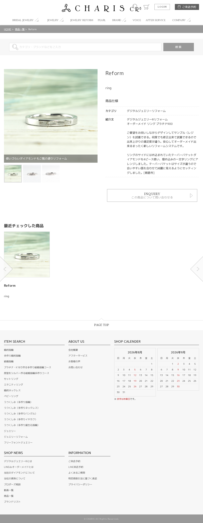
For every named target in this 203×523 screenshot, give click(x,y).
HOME (7, 29)
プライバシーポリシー (80, 484)
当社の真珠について (14, 478)
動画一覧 (8, 490)
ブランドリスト (12, 501)
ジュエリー (10, 431)
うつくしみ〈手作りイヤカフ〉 (20, 419)
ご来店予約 (189, 7)
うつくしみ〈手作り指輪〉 (18, 402)
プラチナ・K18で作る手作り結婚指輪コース (27, 367)
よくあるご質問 (76, 472)
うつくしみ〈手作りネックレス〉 (22, 408)
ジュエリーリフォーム (16, 436)
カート (146, 7)
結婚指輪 (8, 361)
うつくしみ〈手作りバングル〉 (20, 413)
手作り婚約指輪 (12, 355)
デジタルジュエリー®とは (18, 461)
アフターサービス (77, 355)
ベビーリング (11, 396)
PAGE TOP (101, 325)
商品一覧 (20, 29)
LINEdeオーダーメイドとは (19, 467)
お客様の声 (74, 361)
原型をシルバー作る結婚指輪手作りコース (26, 373)
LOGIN (162, 7)
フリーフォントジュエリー (18, 442)
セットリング (11, 379)
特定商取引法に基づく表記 (82, 478)
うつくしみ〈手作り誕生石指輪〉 (22, 425)
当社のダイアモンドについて (19, 472)
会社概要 (73, 350)
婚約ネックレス (12, 390)
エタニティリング (13, 384)
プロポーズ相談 (12, 484)
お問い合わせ (75, 367)
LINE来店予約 (75, 467)
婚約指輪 (8, 350)
